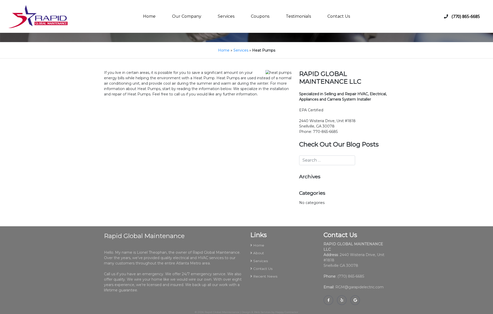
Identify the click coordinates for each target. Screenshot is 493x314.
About (258, 253)
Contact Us (338, 16)
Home (149, 16)
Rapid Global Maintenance (222, 312)
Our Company (186, 16)
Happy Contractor (286, 312)
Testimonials (298, 16)
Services (226, 16)
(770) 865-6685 (466, 16)
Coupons (260, 16)
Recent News (265, 276)
